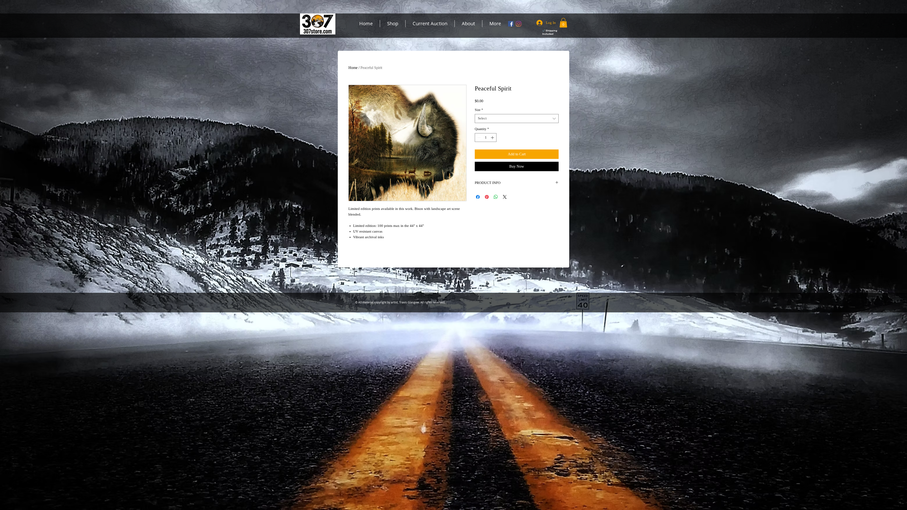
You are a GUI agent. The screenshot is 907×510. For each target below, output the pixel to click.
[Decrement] (478, 137)
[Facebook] (510, 23)
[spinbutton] (485, 137)
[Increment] (493, 137)
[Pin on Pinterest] (487, 197)
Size (479, 110)
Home (353, 68)
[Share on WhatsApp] (496, 197)
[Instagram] (518, 23)
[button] (563, 23)
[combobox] (517, 118)
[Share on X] (505, 197)
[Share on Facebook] (478, 197)
